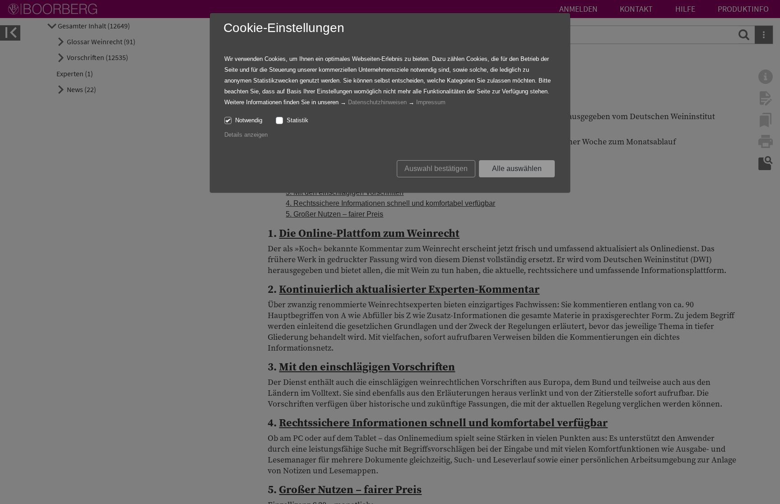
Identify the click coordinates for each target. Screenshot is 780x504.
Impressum (431, 102)
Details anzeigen (246, 134)
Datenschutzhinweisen (377, 102)
